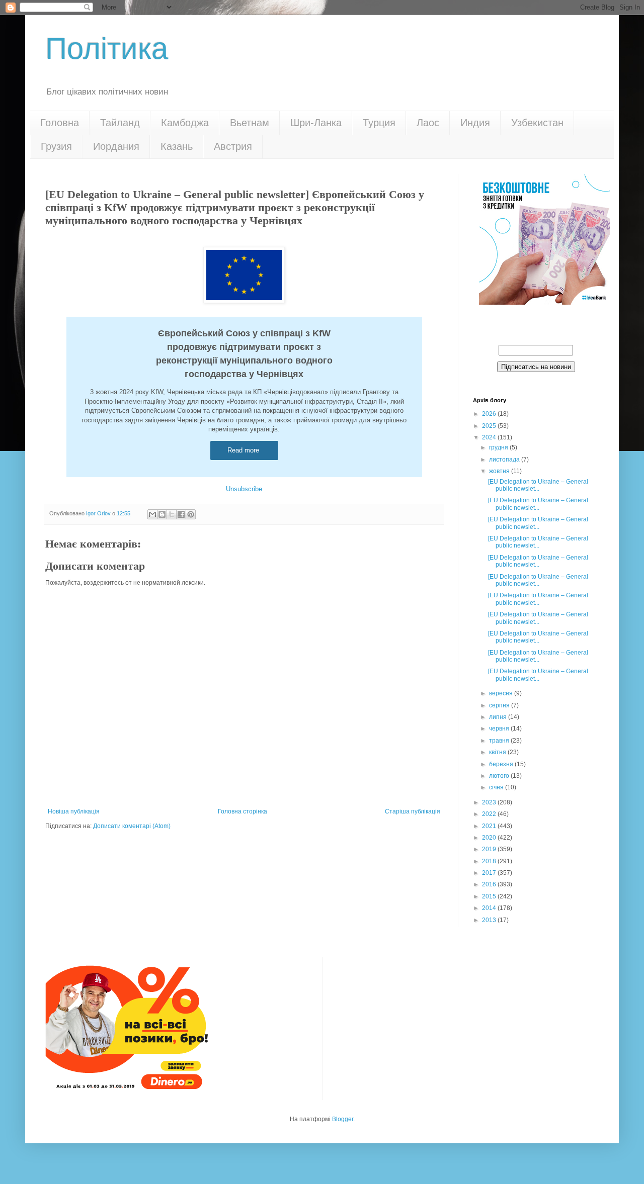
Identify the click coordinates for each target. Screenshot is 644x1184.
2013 (490, 920)
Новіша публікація (74, 811)
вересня (501, 693)
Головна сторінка (242, 811)
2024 (490, 437)
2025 (490, 425)
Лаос (428, 122)
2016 (490, 884)
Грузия (56, 146)
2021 (490, 826)
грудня (499, 447)
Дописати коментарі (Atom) (132, 826)
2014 (490, 908)
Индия (475, 122)
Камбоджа (185, 122)
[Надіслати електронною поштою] (152, 514)
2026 (490, 413)
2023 (490, 802)
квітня (498, 752)
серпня (500, 705)
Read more (244, 450)
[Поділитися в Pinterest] (191, 514)
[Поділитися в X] (172, 514)
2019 (490, 849)
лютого (500, 775)
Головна (59, 122)
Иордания (116, 146)
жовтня (500, 471)
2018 (490, 861)
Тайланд (120, 122)
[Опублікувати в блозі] (162, 514)
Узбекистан (537, 122)
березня (502, 764)
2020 (490, 837)
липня (498, 716)
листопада (505, 459)
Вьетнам (249, 122)
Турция (379, 122)
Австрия (233, 146)
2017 (490, 872)
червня (500, 728)
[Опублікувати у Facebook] (181, 514)
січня (497, 787)
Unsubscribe (244, 489)
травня (500, 740)
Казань (176, 146)
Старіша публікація (412, 811)
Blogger (342, 1119)
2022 (490, 813)
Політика (106, 48)
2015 (490, 896)
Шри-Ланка (316, 122)
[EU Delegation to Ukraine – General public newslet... (538, 485)
